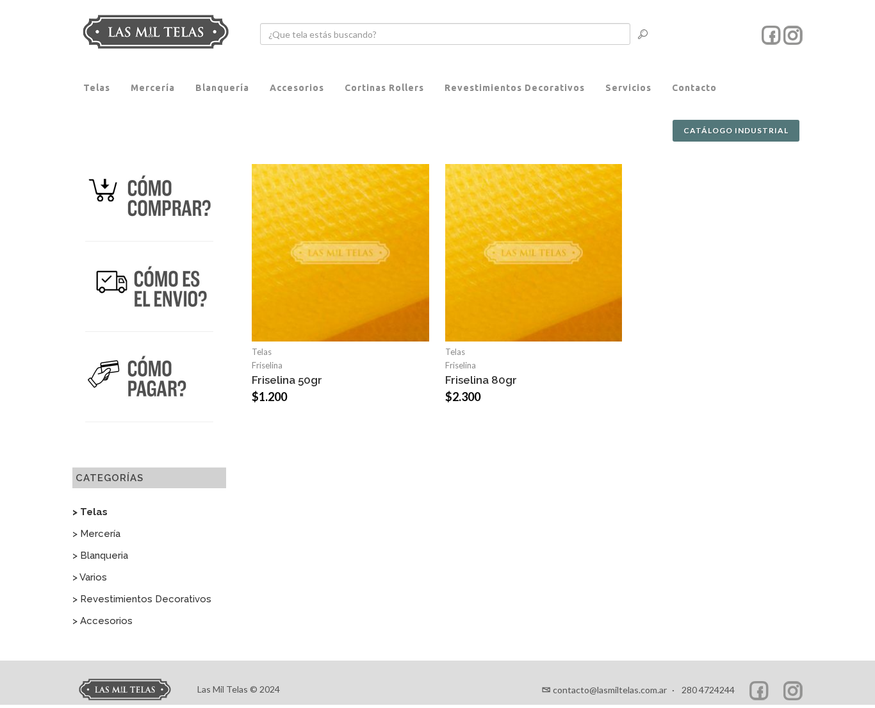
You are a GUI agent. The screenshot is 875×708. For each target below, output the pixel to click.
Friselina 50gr (287, 380)
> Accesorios (102, 621)
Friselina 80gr (481, 380)
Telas (262, 352)
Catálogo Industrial (736, 130)
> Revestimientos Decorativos (141, 599)
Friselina (267, 365)
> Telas (90, 512)
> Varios (89, 577)
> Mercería (96, 533)
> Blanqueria (100, 555)
